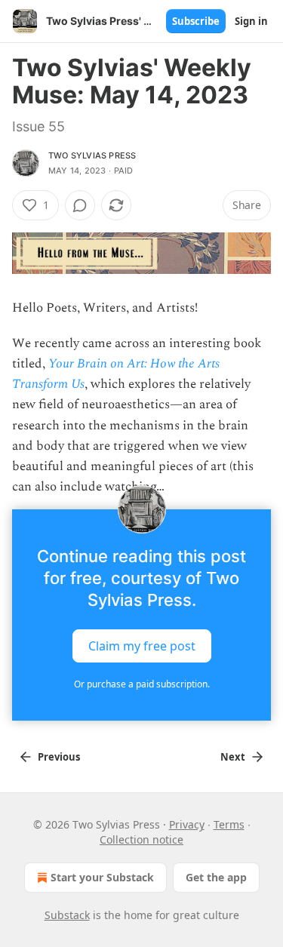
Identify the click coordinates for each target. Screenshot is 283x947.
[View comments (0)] (80, 205)
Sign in (251, 21)
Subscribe (196, 21)
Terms (229, 824)
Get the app (216, 877)
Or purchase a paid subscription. (142, 684)
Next (232, 757)
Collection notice (141, 839)
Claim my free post (141, 646)
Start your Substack (102, 877)
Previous (59, 757)
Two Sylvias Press (92, 155)
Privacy (187, 824)
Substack (67, 915)
